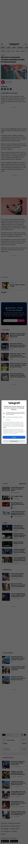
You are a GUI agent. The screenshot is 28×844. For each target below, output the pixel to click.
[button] (14, 420)
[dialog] (14, 422)
